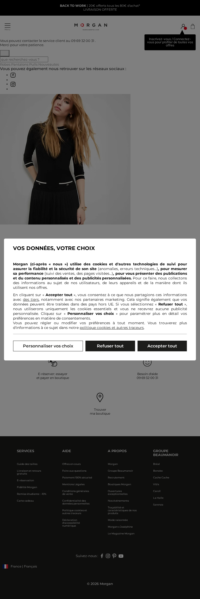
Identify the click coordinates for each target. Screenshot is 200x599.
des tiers (31, 299)
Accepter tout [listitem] (162, 346)
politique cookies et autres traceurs (112, 327)
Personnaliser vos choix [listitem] (48, 346)
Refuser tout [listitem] (110, 346)
